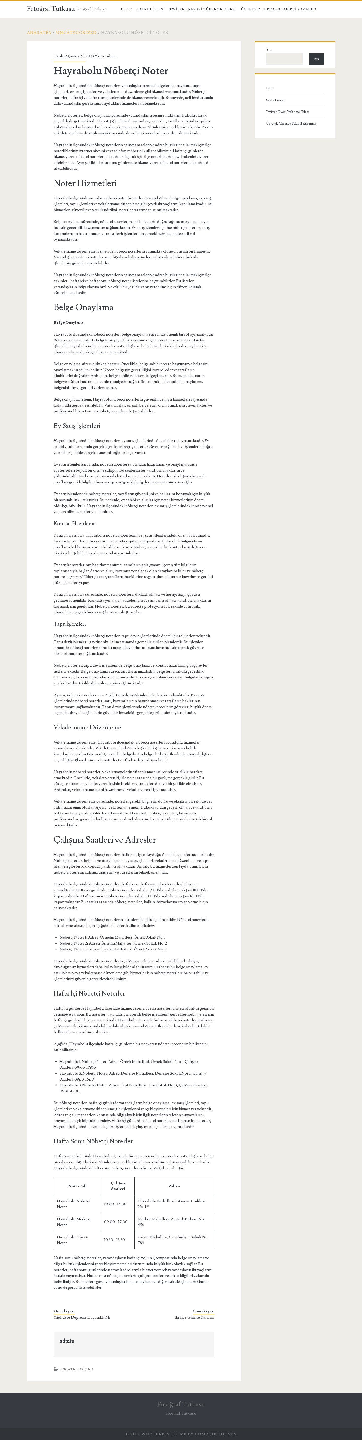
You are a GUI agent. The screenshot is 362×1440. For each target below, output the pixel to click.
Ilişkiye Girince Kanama (194, 1317)
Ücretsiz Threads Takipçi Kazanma (279, 9)
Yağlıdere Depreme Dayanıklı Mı (82, 1317)
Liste (126, 9)
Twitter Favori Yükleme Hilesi (202, 9)
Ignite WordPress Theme (155, 1434)
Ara (268, 50)
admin (111, 56)
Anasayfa (39, 32)
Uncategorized (76, 32)
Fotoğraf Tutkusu (51, 9)
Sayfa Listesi (151, 9)
